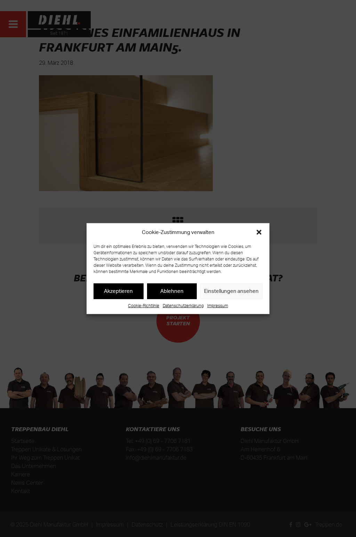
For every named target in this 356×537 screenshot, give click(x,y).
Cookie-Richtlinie (143, 305)
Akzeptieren (118, 291)
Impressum (217, 305)
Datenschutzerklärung (183, 305)
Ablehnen (172, 291)
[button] (259, 232)
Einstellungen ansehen (231, 291)
